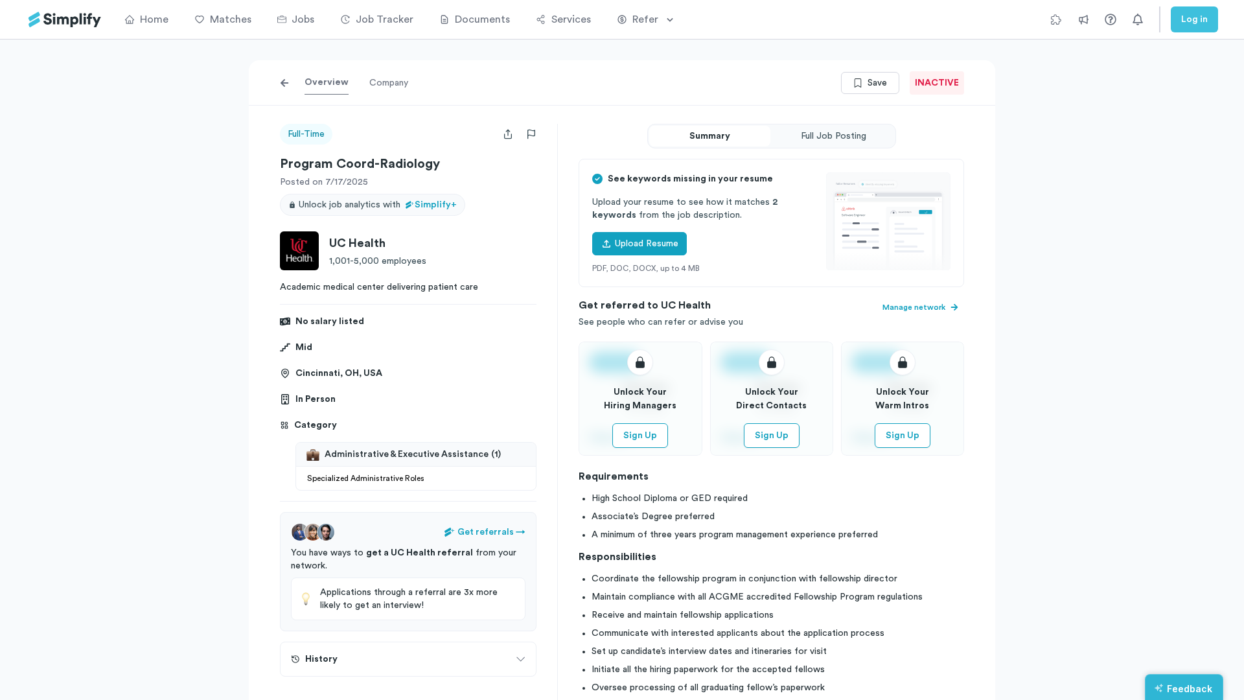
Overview (327, 82)
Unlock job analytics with (378, 204)
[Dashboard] (65, 20)
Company (388, 83)
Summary (709, 136)
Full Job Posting (833, 136)
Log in (1194, 19)
